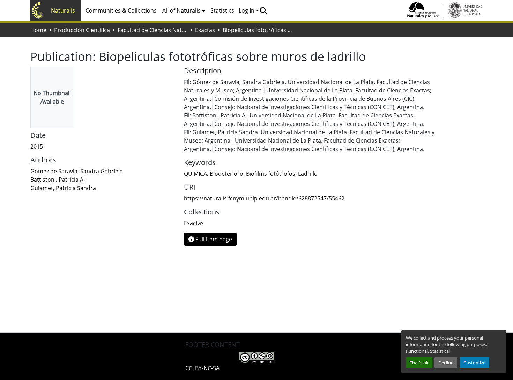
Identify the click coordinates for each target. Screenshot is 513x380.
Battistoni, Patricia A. (57, 179)
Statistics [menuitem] (222, 10)
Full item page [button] (213, 239)
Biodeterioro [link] (226, 173)
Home (38, 30)
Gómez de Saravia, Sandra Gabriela (76, 171)
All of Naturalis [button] (181, 10)
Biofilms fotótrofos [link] (270, 173)
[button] (263, 10)
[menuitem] (183, 10)
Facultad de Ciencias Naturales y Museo (152, 30)
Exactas (205, 30)
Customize (474, 362)
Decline (445, 362)
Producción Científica (82, 30)
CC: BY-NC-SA (202, 368)
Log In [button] (247, 10)
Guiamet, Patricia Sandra (63, 188)
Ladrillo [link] (308, 173)
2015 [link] (36, 146)
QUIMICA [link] (195, 173)
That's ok (419, 362)
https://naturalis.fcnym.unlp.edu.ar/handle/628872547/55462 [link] (264, 198)
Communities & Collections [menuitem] (121, 10)
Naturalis (63, 10)
